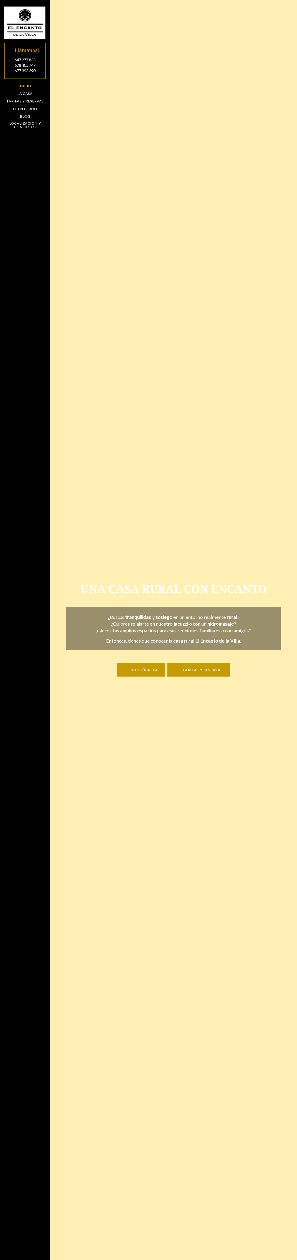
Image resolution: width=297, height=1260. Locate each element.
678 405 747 (25, 65)
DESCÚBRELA (144, 670)
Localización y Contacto (25, 125)
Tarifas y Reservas (25, 101)
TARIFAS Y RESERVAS (202, 670)
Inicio (25, 86)
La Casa (25, 94)
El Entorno (25, 109)
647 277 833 (25, 59)
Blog (25, 116)
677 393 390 (25, 70)
